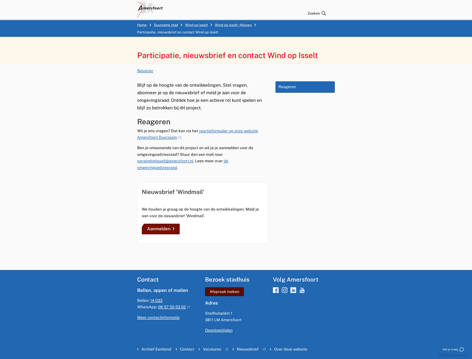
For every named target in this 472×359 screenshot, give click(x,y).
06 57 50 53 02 (173, 307)
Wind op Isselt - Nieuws (233, 25)
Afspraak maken (224, 291)
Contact (187, 349)
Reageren (287, 86)
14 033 (156, 300)
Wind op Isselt (196, 25)
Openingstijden (218, 330)
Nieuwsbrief (245, 350)
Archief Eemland (156, 349)
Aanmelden (159, 228)
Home (142, 25)
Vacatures (210, 350)
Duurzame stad (166, 25)
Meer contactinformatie (158, 317)
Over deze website (290, 349)
